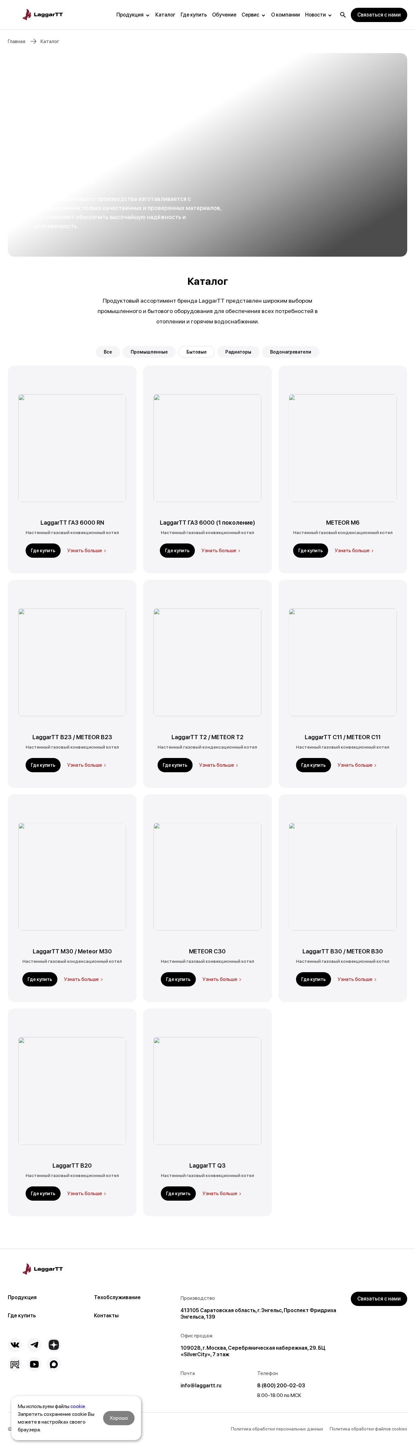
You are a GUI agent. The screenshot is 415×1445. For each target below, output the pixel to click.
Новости (315, 15)
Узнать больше (84, 550)
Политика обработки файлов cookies (368, 1428)
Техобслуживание (117, 1297)
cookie (77, 1406)
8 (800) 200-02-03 (281, 1385)
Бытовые (196, 352)
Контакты (106, 1315)
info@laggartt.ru (201, 1385)
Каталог (165, 15)
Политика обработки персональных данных (277, 1428)
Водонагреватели (290, 352)
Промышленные (149, 352)
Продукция (130, 15)
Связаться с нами (379, 15)
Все (108, 352)
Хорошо (119, 1418)
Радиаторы (238, 352)
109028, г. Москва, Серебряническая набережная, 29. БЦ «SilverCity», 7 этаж (253, 1351)
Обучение (224, 15)
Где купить (194, 15)
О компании (285, 15)
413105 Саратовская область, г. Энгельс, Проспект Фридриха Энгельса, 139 (258, 1313)
